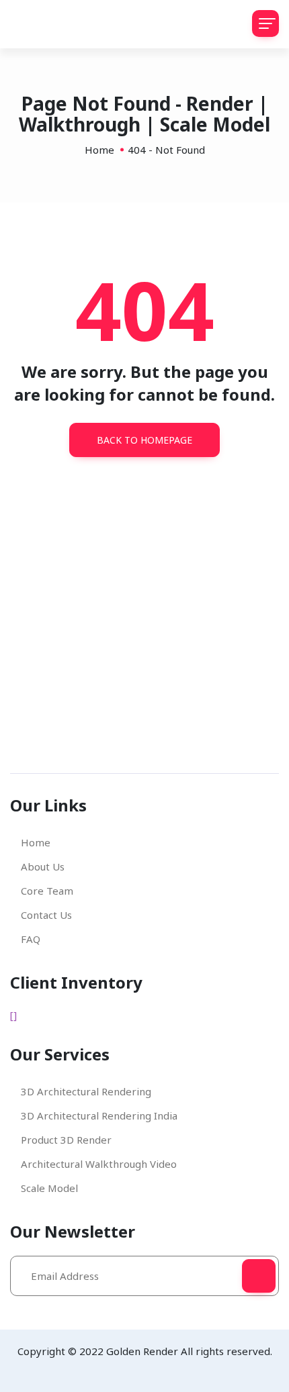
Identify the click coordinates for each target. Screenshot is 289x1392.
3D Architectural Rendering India (99, 1115)
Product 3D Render (66, 1139)
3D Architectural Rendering (86, 1091)
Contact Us (46, 915)
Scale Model (49, 1188)
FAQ (30, 939)
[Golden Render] (60, 24)
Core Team (47, 890)
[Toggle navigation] (265, 23)
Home (99, 149)
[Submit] (259, 1276)
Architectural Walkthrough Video (99, 1164)
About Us (43, 866)
